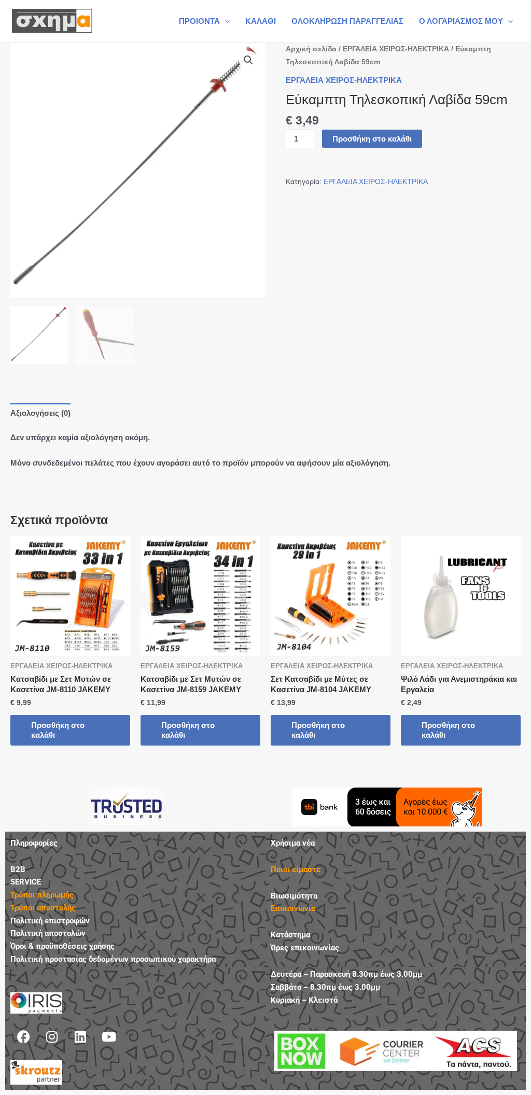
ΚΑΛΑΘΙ (260, 21)
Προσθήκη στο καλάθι (372, 138)
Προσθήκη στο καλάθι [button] (58, 730)
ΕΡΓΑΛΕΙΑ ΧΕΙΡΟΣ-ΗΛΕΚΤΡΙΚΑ (396, 49)
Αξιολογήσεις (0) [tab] (40, 413)
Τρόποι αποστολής (43, 907)
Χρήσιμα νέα (293, 843)
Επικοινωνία (293, 908)
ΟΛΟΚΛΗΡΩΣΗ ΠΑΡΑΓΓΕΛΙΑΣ (347, 21)
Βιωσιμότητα (294, 896)
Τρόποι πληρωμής (42, 895)
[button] (225, 21)
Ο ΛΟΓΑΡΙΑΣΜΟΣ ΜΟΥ (461, 21)
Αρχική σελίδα (311, 49)
